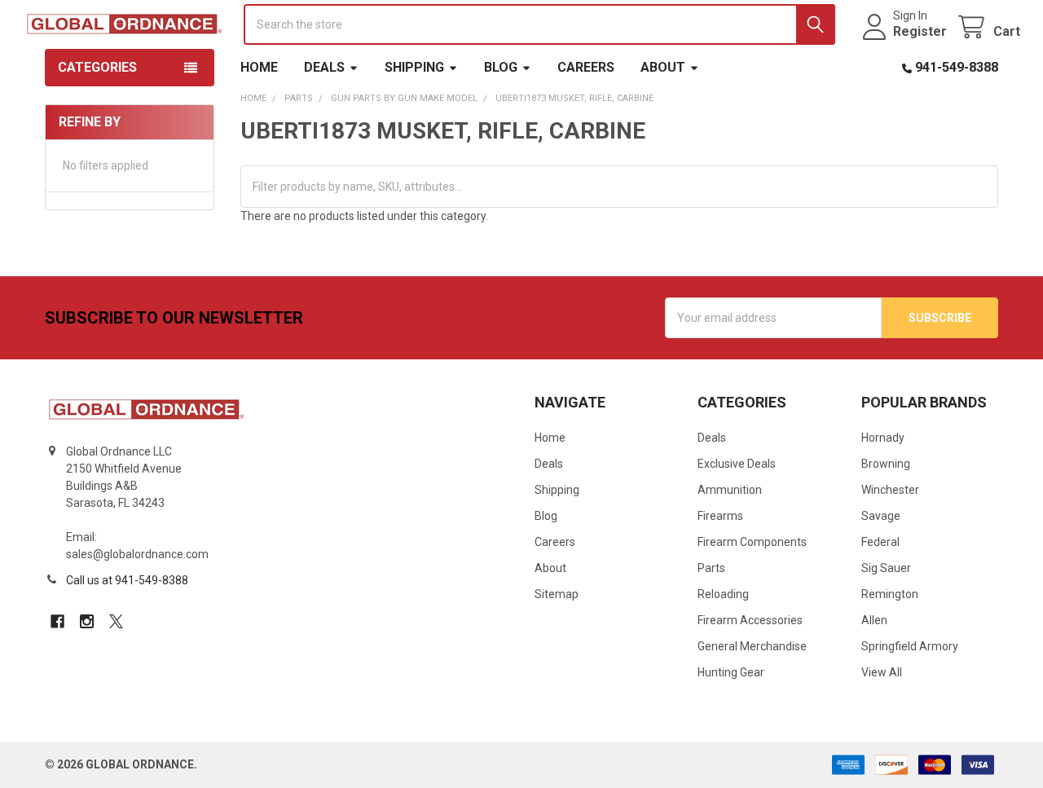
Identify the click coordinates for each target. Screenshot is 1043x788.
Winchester (890, 489)
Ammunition (730, 489)
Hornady (882, 437)
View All (881, 672)
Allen (874, 620)
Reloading (723, 594)
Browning (885, 463)
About (662, 67)
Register (920, 31)
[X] (116, 621)
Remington (889, 594)
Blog (500, 67)
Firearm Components (752, 541)
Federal (880, 541)
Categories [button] (97, 67)
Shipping (414, 67)
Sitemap (557, 594)
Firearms (720, 515)
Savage (880, 515)
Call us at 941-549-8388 (127, 580)
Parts (711, 567)
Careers (585, 67)
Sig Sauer (886, 567)
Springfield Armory (909, 646)
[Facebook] (57, 621)
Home (259, 67)
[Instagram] (86, 621)
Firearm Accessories (750, 620)
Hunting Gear (731, 672)
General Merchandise (752, 646)
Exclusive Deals (737, 463)
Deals (324, 67)
